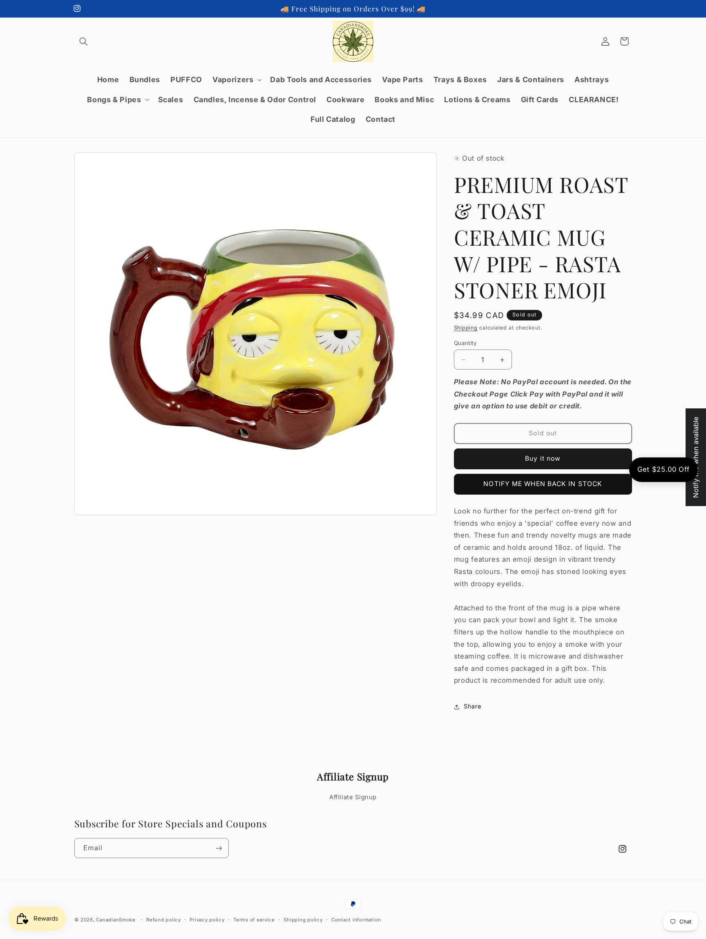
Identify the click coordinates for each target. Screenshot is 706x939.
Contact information (356, 920)
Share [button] (473, 706)
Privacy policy (207, 920)
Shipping (466, 328)
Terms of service (254, 920)
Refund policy (163, 920)
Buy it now (543, 458)
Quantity (465, 343)
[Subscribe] (218, 848)
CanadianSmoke (116, 920)
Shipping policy (303, 920)
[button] (83, 41)
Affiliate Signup (353, 797)
